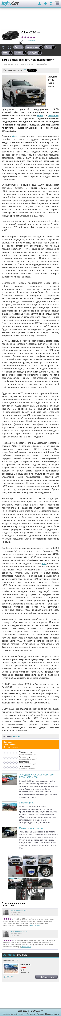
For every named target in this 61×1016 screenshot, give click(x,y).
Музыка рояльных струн (31, 828)
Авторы (40, 1014)
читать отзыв (35, 925)
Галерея (18, 47)
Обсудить (34, 53)
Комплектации (34, 47)
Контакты (31, 1014)
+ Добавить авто (46, 977)
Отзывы (20, 53)
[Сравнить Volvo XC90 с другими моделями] (9, 47)
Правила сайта (52, 1014)
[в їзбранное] (3, 47)
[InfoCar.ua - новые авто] (10, 3)
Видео (50, 47)
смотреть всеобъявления (8, 977)
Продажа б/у (11, 960)
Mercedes (53, 115)
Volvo (14, 136)
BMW (40, 115)
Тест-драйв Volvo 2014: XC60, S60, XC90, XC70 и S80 (36, 775)
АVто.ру (16, 736)
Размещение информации (13, 1014)
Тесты (7, 53)
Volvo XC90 (25, 964)
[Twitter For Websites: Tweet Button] (35, 70)
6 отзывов (30, 40)
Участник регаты (27, 802)
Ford (44, 563)
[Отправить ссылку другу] (24, 70)
